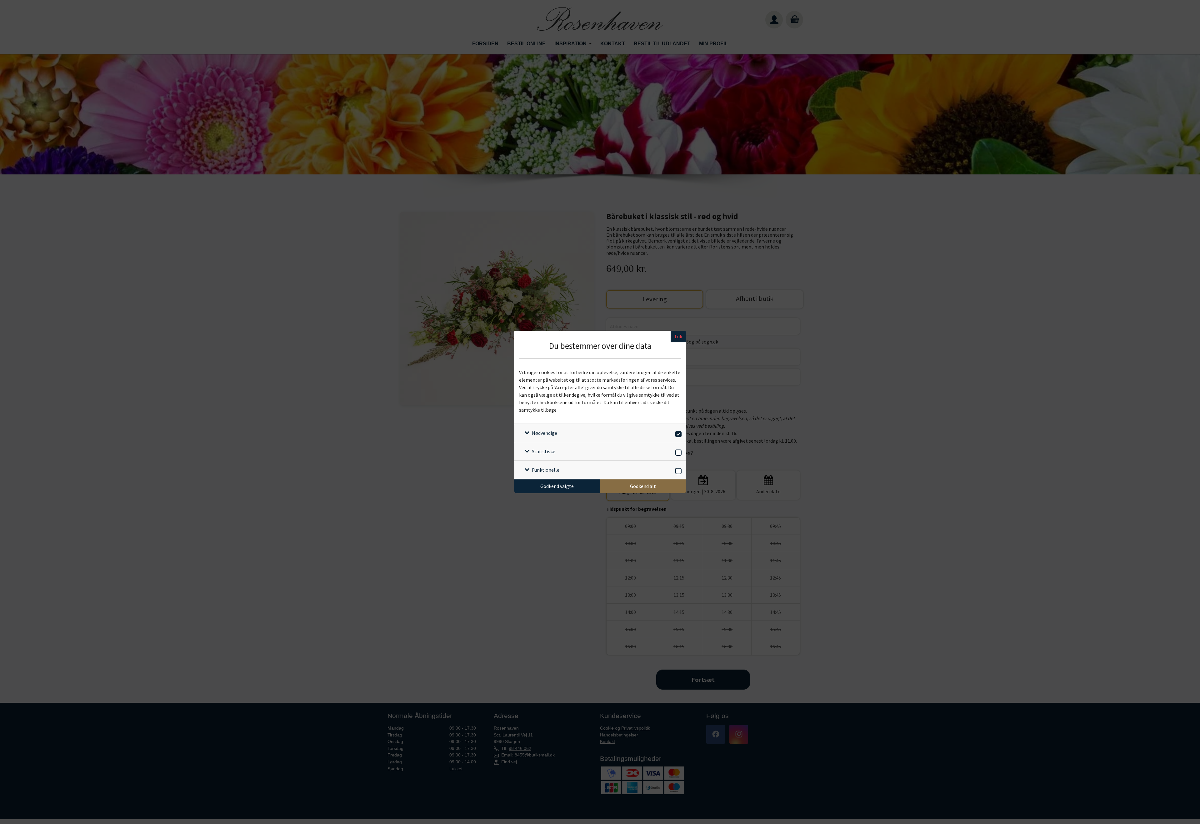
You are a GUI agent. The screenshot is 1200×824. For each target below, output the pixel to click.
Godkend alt (643, 486)
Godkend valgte (557, 486)
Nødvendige (544, 433)
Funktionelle (545, 470)
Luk (678, 336)
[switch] (677, 433)
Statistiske (543, 451)
